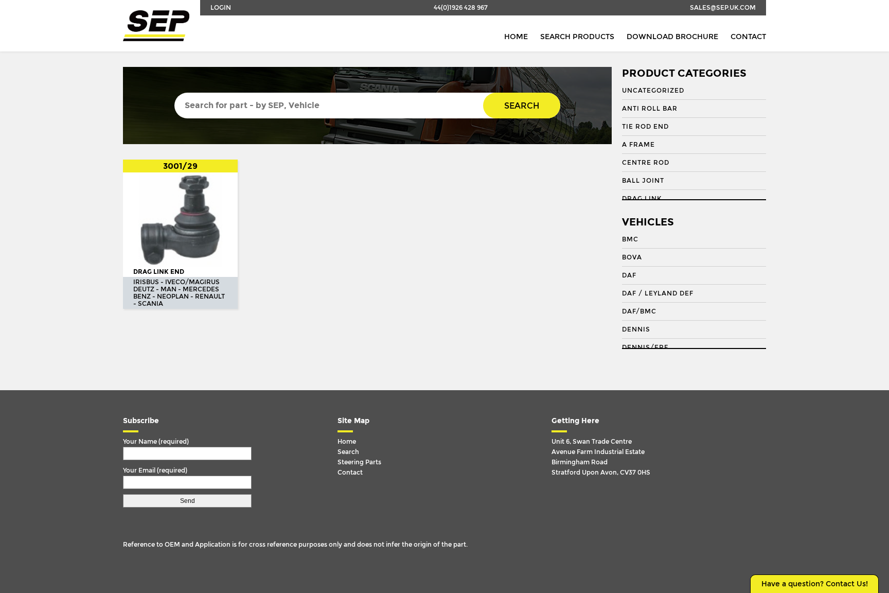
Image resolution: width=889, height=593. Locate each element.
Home (516, 36)
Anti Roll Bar (650, 108)
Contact (748, 36)
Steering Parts (359, 462)
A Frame (638, 144)
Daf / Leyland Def (658, 293)
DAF (629, 275)
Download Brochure (672, 36)
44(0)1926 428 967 (461, 7)
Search (521, 106)
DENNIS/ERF (645, 347)
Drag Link (642, 198)
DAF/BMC (639, 311)
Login (220, 7)
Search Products (577, 36)
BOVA (632, 257)
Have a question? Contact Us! (814, 584)
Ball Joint (643, 180)
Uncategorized (653, 90)
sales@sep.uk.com (723, 7)
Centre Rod (645, 162)
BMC (630, 239)
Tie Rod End (645, 126)
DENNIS (636, 329)
